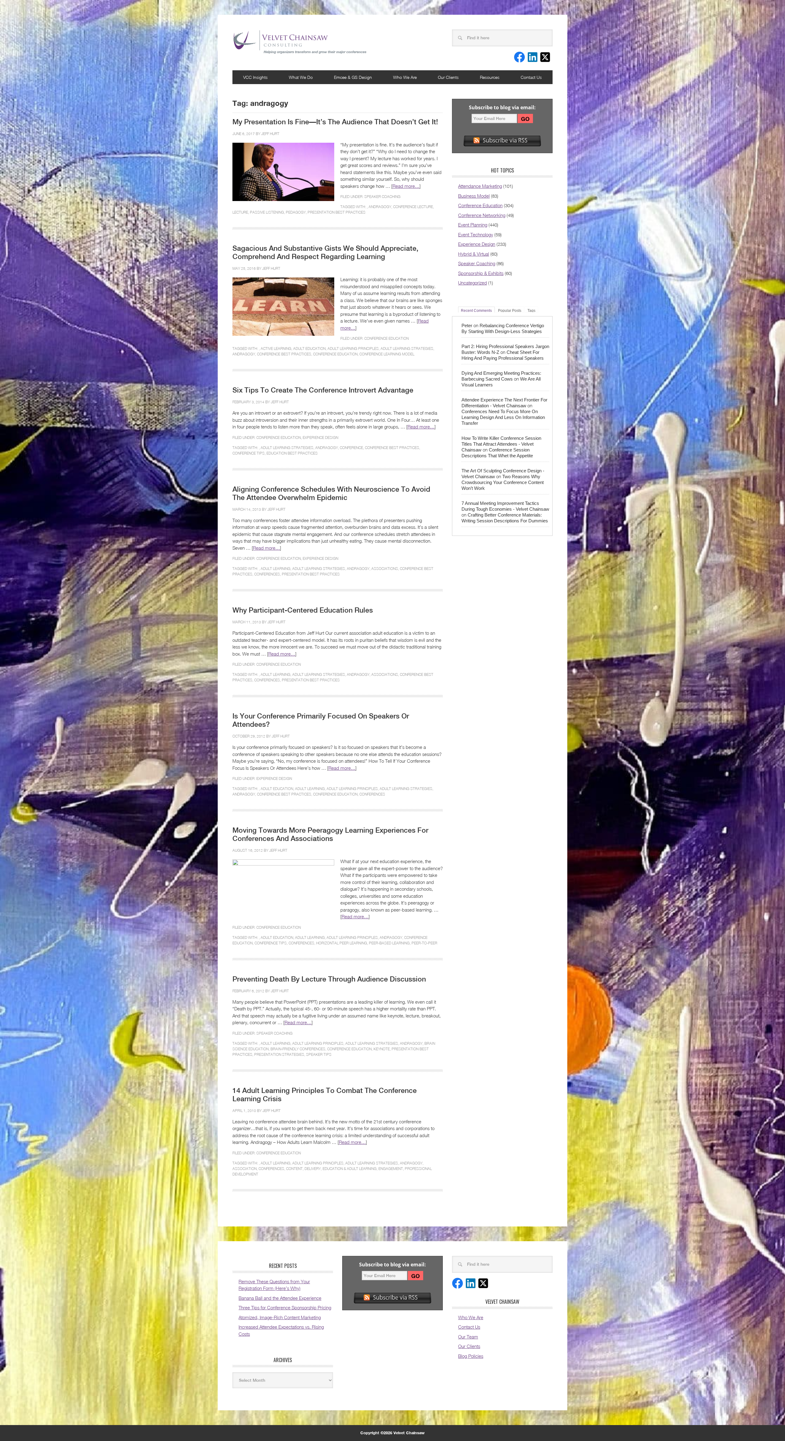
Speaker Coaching (382, 196)
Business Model (474, 196)
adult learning (275, 568)
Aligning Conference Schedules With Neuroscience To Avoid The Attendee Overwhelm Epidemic (331, 493)
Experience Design (320, 437)
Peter (466, 325)
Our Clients (448, 77)
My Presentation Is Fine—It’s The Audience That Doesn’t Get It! (335, 122)
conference (351, 447)
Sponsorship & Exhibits (481, 273)
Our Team (468, 1336)
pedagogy (296, 212)
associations (384, 568)
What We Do (301, 77)
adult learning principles (353, 348)
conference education (335, 354)
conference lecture (413, 206)
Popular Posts (509, 310)
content (294, 1168)
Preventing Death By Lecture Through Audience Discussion (329, 979)
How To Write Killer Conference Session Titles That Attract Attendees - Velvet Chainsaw (501, 444)
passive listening (267, 212)
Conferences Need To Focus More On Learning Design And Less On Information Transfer (503, 417)
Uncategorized (472, 282)
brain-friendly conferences (297, 1049)
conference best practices (284, 354)
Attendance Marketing (480, 186)
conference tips (248, 453)
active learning (276, 348)
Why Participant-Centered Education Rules (302, 610)
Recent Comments (476, 310)
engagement (390, 1168)
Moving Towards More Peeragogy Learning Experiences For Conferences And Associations (330, 834)
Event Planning (472, 224)
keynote (381, 1049)
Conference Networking (481, 215)
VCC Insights (255, 77)
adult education (309, 348)
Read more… (405, 186)
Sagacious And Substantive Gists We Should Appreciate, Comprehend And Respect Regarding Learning (325, 252)
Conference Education (386, 338)
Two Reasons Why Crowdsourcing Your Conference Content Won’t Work (502, 482)
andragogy (380, 206)
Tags (531, 310)
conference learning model (386, 354)
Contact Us (531, 77)
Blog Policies (470, 1356)
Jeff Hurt (270, 133)
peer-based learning (389, 943)
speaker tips (318, 1054)
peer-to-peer (424, 943)
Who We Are (405, 77)
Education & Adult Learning (350, 1168)
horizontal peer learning (341, 943)
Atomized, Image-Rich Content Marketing (280, 1317)
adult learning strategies (407, 348)
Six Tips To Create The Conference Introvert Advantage (322, 390)
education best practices (292, 453)
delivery (312, 1168)
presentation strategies (279, 1054)
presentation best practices (337, 212)
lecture (240, 212)
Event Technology (475, 234)
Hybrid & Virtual (473, 254)
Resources (490, 77)
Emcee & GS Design (353, 77)
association (244, 1168)
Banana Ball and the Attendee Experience (280, 1298)
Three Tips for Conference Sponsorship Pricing (285, 1307)
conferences (267, 574)
